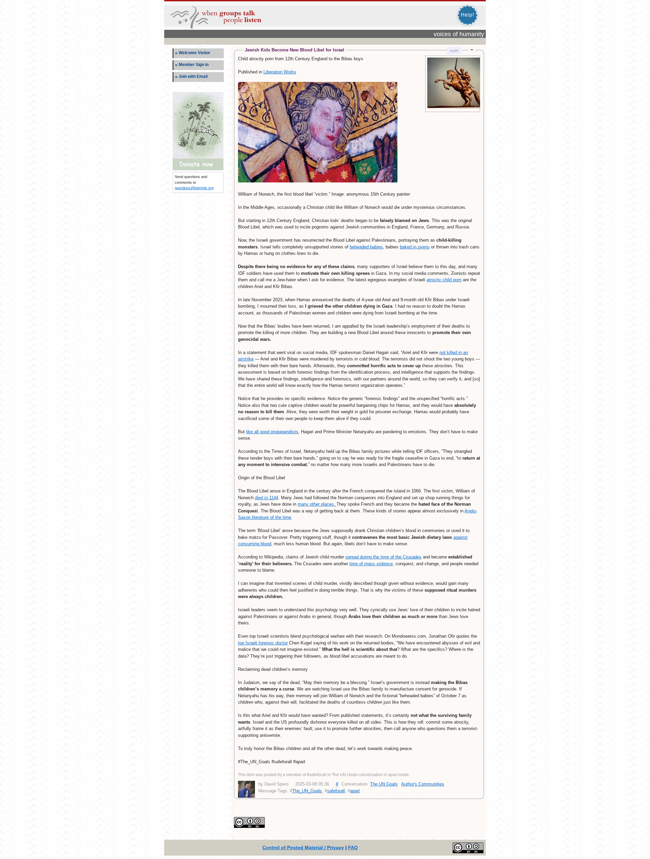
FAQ (353, 847)
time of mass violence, (371, 563)
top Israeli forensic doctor (263, 642)
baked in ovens (415, 246)
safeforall (336, 790)
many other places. (317, 504)
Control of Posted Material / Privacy (303, 847)
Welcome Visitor (194, 52)
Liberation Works (279, 71)
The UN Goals (384, 784)
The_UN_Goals (307, 790)
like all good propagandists (272, 431)
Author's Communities (422, 784)
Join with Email (193, 76)
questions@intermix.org (194, 188)
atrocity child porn (444, 279)
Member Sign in (194, 64)
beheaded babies (366, 246)
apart (355, 790)
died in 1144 (266, 497)
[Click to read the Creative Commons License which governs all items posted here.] (249, 826)
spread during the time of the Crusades (383, 556)
